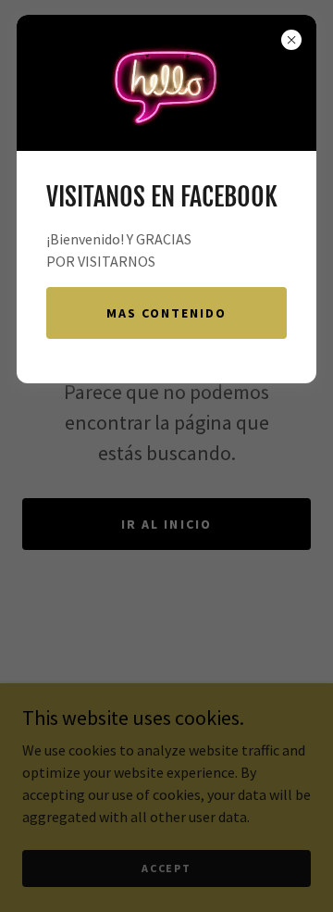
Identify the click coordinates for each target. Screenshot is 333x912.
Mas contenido (166, 313)
